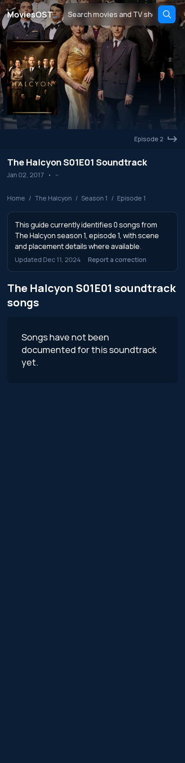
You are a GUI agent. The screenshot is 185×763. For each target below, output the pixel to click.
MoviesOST (32, 14)
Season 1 (94, 198)
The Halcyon (53, 198)
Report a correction (117, 259)
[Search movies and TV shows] (167, 14)
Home (16, 198)
